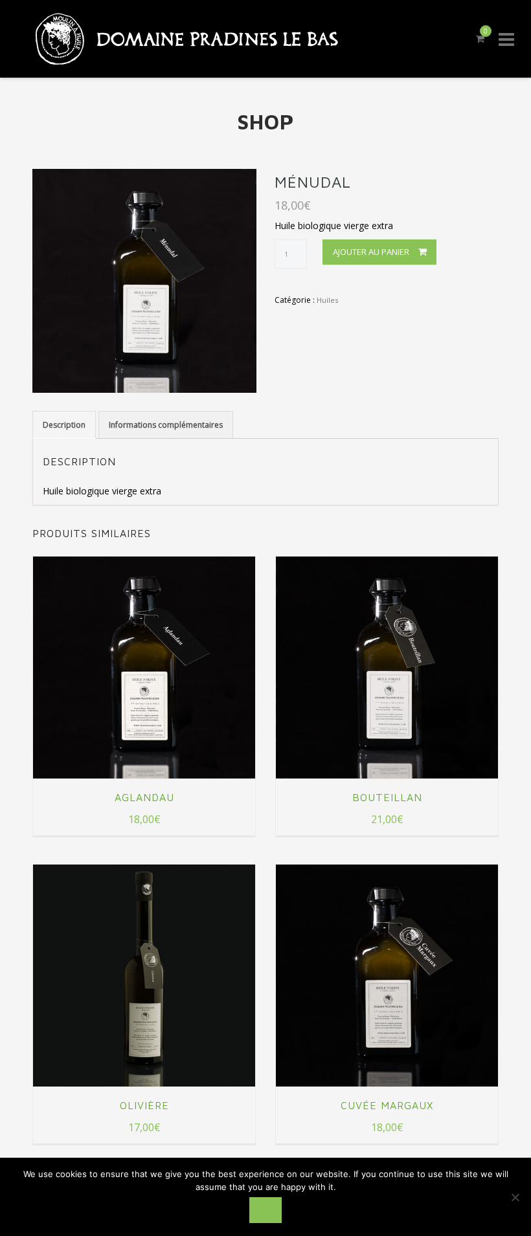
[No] (514, 1197)
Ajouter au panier (371, 252)
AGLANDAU (144, 797)
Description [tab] (64, 424)
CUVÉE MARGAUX (387, 1105)
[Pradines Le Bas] (178, 39)
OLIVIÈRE (144, 1105)
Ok (265, 1210)
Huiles (327, 300)
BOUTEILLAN (387, 797)
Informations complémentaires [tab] (166, 424)
